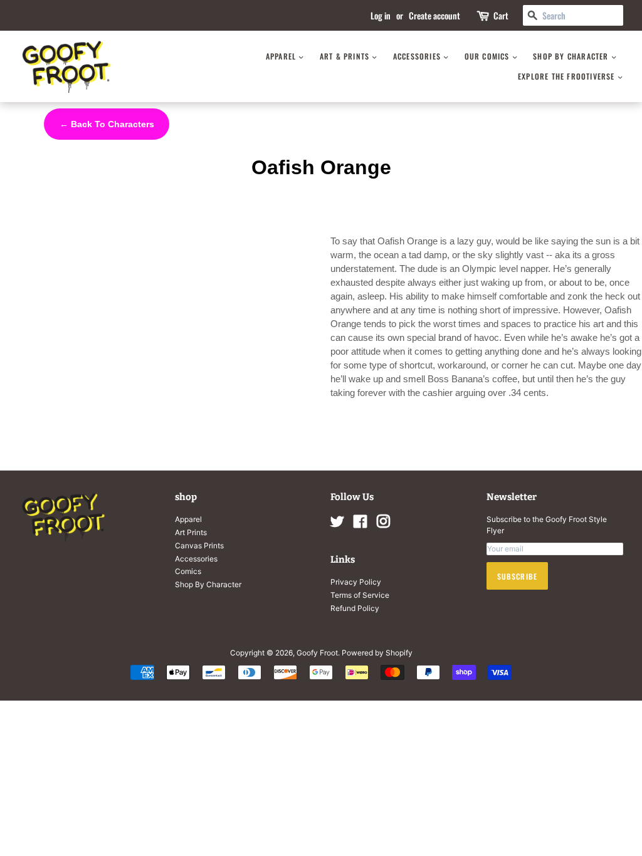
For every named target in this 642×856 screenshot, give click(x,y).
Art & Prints (346, 56)
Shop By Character (572, 56)
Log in (381, 15)
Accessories (418, 56)
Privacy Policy (355, 582)
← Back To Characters (107, 124)
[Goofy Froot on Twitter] (337, 524)
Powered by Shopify (377, 652)
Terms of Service (359, 595)
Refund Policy (354, 608)
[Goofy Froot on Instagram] (383, 524)
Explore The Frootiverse (568, 76)
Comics (188, 571)
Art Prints (191, 532)
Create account (434, 15)
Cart (500, 15)
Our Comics (488, 56)
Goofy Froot (317, 652)
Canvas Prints (199, 545)
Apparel (282, 56)
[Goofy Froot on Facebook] (360, 524)
